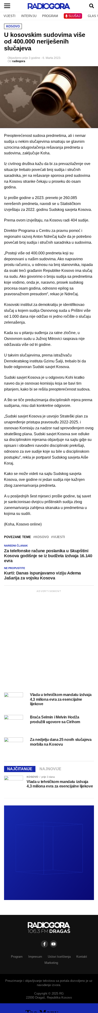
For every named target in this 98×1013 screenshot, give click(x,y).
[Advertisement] (49, 642)
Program (17, 956)
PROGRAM (50, 16)
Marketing (51, 963)
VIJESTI (9, 16)
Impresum (35, 956)
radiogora (18, 61)
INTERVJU (28, 16)
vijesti (59, 537)
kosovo (42, 537)
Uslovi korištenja (59, 956)
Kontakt (81, 956)
